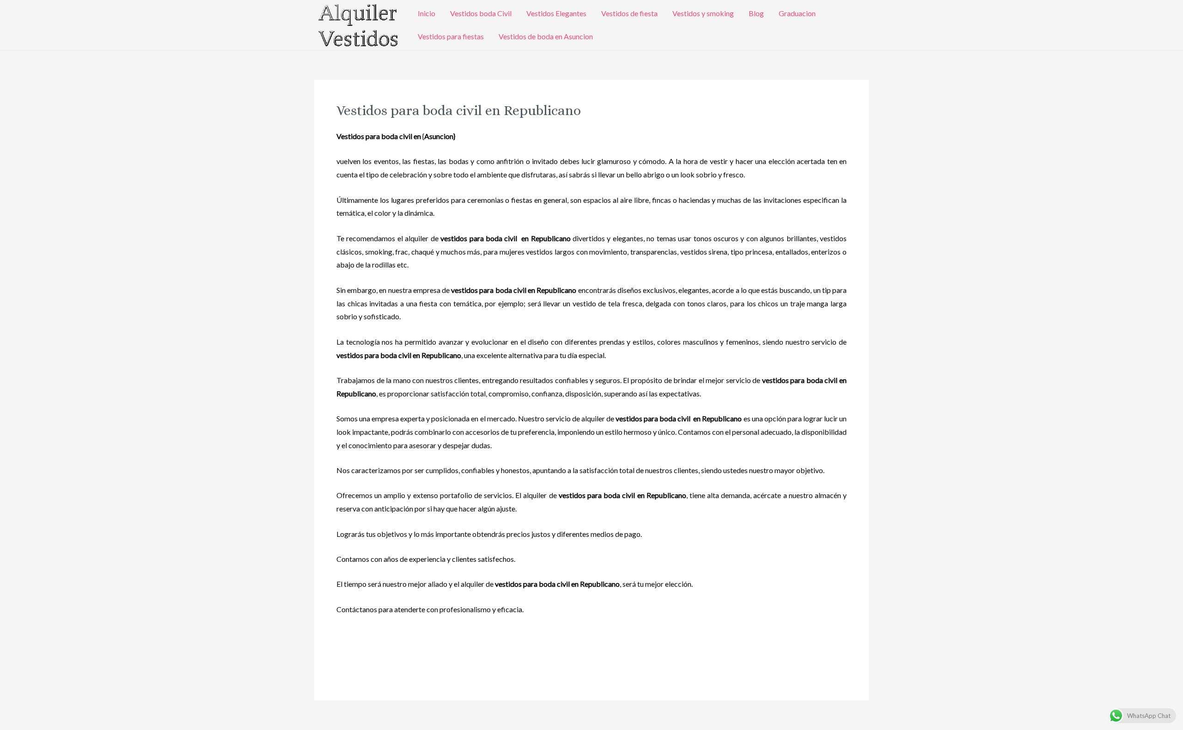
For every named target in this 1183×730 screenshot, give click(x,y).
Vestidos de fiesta (629, 13)
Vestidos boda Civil (481, 13)
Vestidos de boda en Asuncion (546, 36)
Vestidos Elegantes (556, 13)
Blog (756, 13)
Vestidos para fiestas (451, 36)
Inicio (426, 13)
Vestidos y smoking (703, 13)
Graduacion (797, 13)
